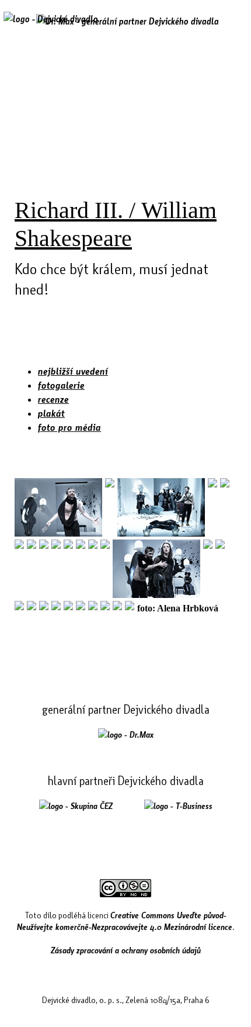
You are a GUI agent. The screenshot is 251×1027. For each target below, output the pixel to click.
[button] (230, 27)
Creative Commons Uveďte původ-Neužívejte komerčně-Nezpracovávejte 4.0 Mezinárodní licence (124, 920)
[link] (126, 734)
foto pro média (69, 427)
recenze (53, 399)
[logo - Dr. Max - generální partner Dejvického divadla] (127, 21)
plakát (51, 413)
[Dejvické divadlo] (51, 26)
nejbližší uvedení (73, 371)
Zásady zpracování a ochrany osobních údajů (126, 950)
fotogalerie (61, 385)
